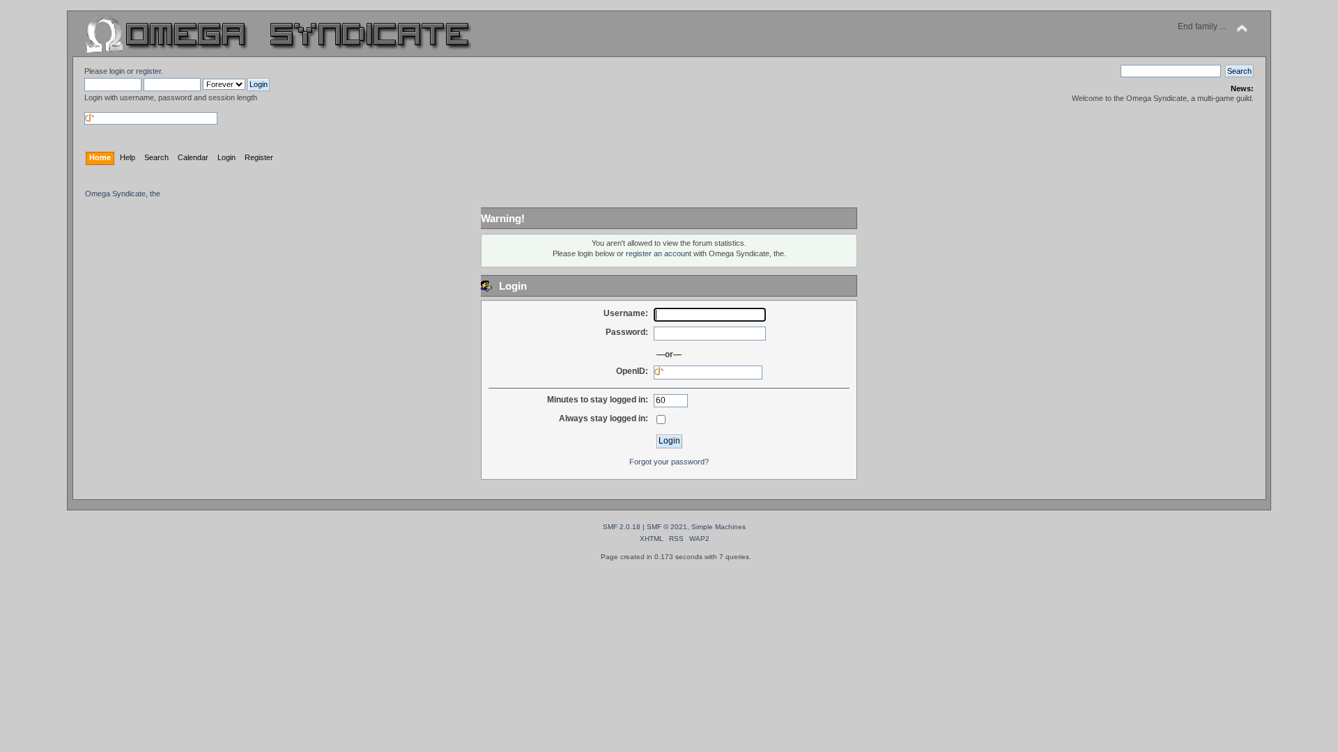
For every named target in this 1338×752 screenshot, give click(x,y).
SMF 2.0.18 (621, 527)
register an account (658, 253)
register (148, 71)
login (117, 71)
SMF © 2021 (667, 527)
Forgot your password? (669, 461)
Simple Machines (718, 527)
